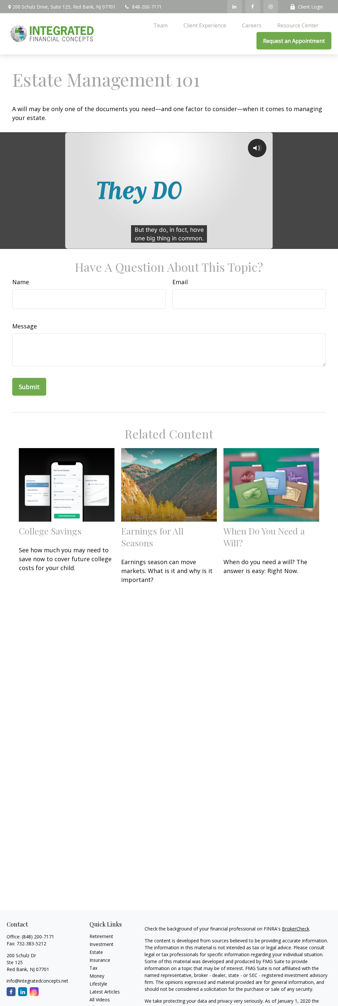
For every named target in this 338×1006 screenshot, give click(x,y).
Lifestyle (98, 984)
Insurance (99, 960)
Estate (96, 952)
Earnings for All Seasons (152, 537)
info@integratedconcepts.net (37, 981)
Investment (101, 944)
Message (24, 326)
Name (20, 282)
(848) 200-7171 (38, 936)
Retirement (101, 936)
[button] (161, 25)
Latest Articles (104, 992)
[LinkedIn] (234, 6)
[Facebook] (252, 6)
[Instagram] (270, 6)
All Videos (99, 999)
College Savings (50, 531)
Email (180, 282)
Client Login (310, 7)
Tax (93, 968)
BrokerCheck (295, 929)
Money (96, 976)
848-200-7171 (147, 7)
